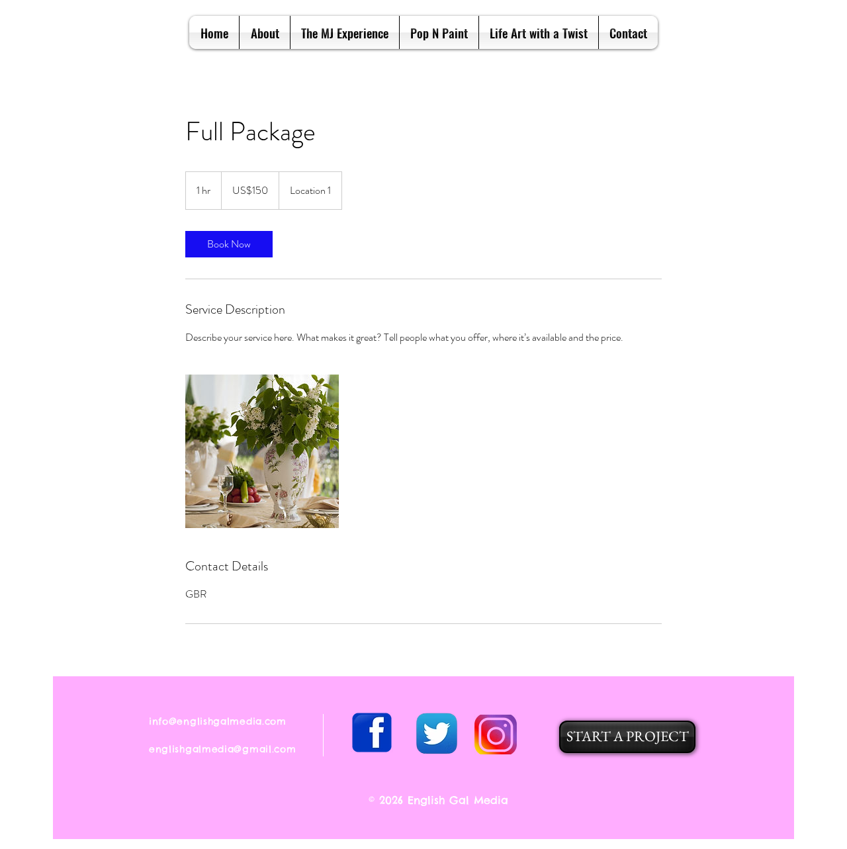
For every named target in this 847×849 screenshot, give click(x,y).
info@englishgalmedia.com (218, 721)
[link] (229, 244)
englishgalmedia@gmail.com (222, 749)
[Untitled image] (262, 451)
